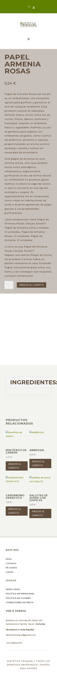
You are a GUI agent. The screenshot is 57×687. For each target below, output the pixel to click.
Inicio (9, 559)
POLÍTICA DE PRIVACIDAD (20, 593)
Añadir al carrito (31, 285)
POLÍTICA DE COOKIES (18, 598)
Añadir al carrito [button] (14, 466)
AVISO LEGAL (13, 589)
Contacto (11, 563)
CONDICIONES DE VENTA (19, 602)
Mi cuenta (11, 567)
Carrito (9, 572)
